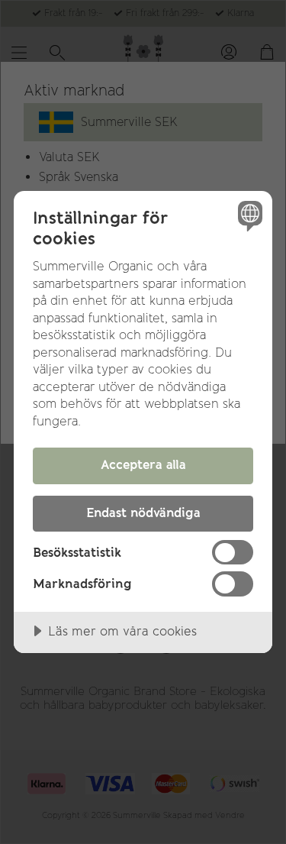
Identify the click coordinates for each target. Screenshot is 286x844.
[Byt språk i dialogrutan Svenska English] (248, 215)
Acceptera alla (143, 464)
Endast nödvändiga (143, 512)
